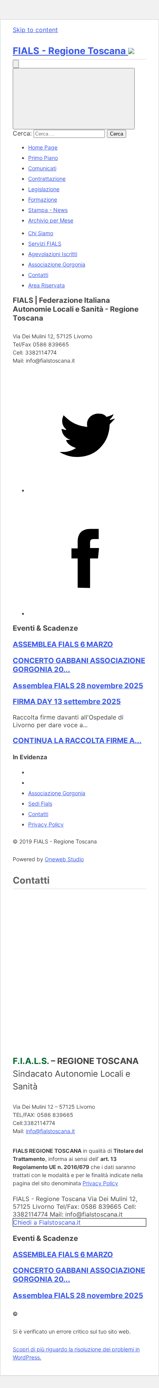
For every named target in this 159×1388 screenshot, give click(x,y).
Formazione (42, 199)
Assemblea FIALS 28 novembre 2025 (78, 685)
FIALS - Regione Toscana (70, 50)
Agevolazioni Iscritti (52, 254)
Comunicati (42, 168)
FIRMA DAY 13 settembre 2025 (67, 701)
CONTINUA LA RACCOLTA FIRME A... (77, 740)
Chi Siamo (40, 233)
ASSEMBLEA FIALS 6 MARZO (63, 644)
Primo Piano (43, 157)
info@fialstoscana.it (50, 1131)
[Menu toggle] (16, 64)
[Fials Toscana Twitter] (87, 490)
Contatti (38, 274)
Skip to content (35, 30)
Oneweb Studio (64, 859)
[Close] (74, 98)
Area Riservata (46, 285)
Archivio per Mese (50, 220)
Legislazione (43, 189)
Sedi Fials (40, 803)
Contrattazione (47, 178)
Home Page (43, 147)
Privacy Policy (46, 824)
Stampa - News (48, 210)
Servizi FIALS (44, 243)
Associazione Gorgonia (56, 264)
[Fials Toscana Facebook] (87, 613)
